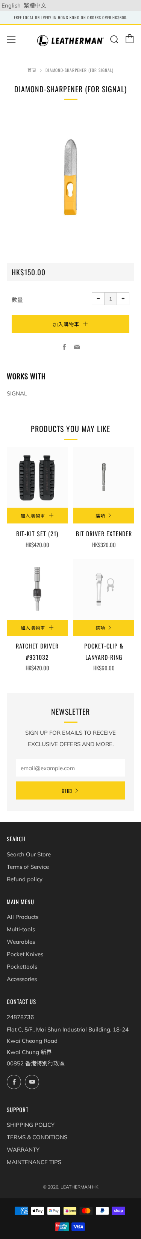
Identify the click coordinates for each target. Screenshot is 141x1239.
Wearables (21, 941)
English (11, 5)
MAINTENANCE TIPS (34, 1162)
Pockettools (22, 966)
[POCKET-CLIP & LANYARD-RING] (103, 589)
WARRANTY (23, 1149)
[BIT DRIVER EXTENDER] (103, 477)
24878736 (20, 1017)
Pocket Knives (25, 954)
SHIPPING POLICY (31, 1124)
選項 (100, 515)
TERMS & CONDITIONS (37, 1137)
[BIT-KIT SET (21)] (37, 477)
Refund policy (24, 879)
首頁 (31, 70)
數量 (17, 300)
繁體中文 (35, 5)
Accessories (22, 979)
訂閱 (67, 790)
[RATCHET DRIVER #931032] (37, 589)
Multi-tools (21, 929)
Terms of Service (28, 866)
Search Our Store (29, 854)
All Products (22, 916)
